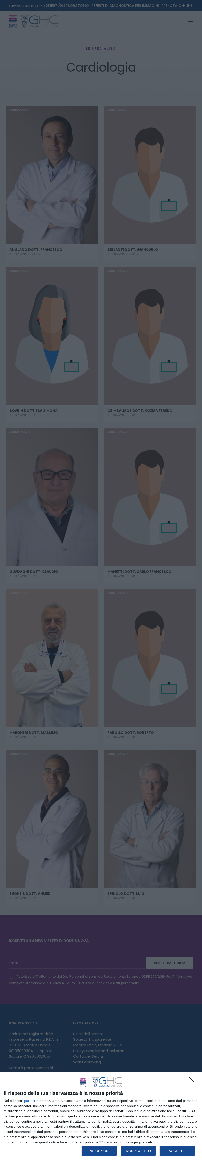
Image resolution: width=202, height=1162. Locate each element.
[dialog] (101, 1117)
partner (29, 1100)
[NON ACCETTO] (193, 1081)
